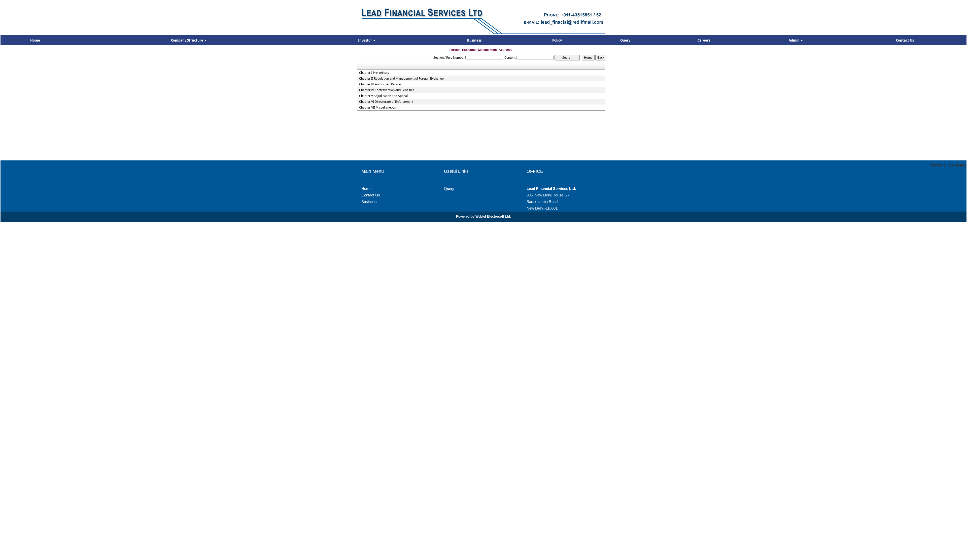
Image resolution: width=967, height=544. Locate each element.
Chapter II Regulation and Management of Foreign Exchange (401, 79)
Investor (365, 40)
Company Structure (187, 40)
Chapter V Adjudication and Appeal (383, 96)
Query (625, 40)
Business (474, 40)
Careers (704, 40)
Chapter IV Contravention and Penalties (386, 90)
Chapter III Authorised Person (380, 84)
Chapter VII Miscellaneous (377, 108)
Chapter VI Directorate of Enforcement (386, 102)
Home (35, 40)
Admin (794, 40)
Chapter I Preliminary (374, 73)
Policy (557, 40)
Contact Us (905, 40)
